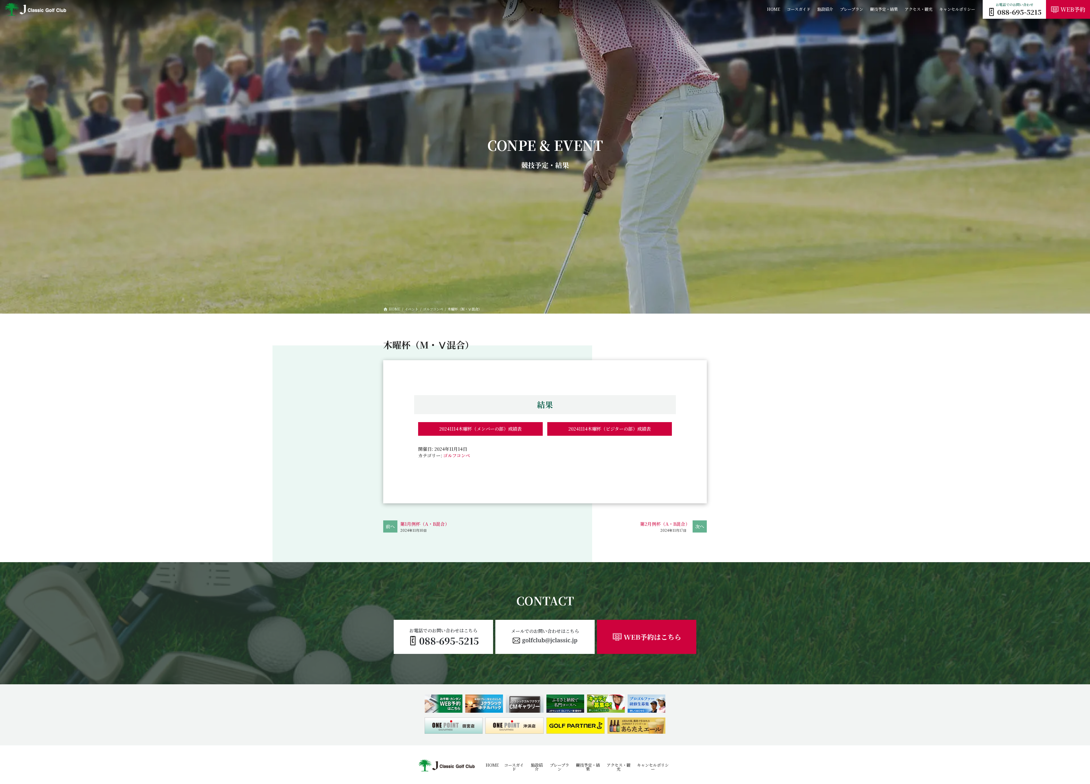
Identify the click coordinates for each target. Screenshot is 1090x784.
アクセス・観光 (618, 767)
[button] (545, 637)
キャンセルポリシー (653, 767)
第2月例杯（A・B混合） (665, 524)
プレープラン (559, 767)
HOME (492, 765)
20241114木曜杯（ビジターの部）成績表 (609, 429)
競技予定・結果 (588, 767)
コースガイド (514, 767)
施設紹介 (537, 767)
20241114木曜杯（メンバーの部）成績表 (480, 429)
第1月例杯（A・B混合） (424, 524)
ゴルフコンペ (456, 455)
